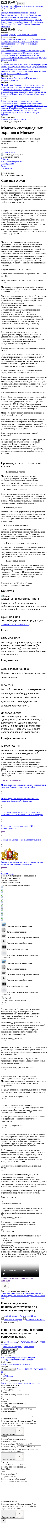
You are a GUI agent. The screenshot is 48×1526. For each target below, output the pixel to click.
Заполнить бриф (8, 152)
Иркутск (25, 15)
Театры (4, 67)
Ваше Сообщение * (9, 1411)
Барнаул (4, 13)
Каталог (5, 6)
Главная (4, 119)
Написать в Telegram (13, 1320)
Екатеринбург (7, 15)
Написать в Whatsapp (35, 1320)
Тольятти (40, 22)
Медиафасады (7, 85)
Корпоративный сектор (11, 71)
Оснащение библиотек (11, 57)
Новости (5, 1364)
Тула (3, 24)
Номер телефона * (9, 1409)
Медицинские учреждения (19, 67)
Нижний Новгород (27, 20)
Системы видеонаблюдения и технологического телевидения (23, 91)
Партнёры (26, 1364)
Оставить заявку (8, 1349)
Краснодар (15, 17)
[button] (24, 792)
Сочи (33, 22)
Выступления (20, 78)
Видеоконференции (9, 80)
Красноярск (25, 17)
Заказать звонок (8, 1369)
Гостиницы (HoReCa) (10, 64)
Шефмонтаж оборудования (23, 94)
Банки (3, 73)
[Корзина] (18, 30)
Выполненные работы (10, 1357)
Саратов (27, 22)
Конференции (7, 78)
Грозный (32, 13)
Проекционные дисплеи (11, 87)
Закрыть (4, 1462)
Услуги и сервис (28, 1357)
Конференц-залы (23, 51)
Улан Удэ (17, 24)
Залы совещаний (8, 51)
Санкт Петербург (15, 22)
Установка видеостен (32, 1293)
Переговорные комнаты (11, 53)
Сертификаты (15, 1364)
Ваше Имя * (6, 1406)
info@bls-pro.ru (10, 1342)
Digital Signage (15, 108)
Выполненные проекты (11, 161)
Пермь (39, 20)
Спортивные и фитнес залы (34, 71)
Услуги (12, 6)
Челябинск (5, 26)
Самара (4, 22)
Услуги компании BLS (18, 119)
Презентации (32, 78)
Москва (21, 3)
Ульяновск (26, 24)
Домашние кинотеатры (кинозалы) (16, 90)
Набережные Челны (10, 20)
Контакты (39, 6)
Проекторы (6, 94)
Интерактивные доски (35, 85)
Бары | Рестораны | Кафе (17, 73)
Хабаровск (35, 24)
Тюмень (9, 24)
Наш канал (29, 1347)
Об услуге (5, 159)
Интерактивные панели (33, 87)
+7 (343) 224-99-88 (27, 1342)
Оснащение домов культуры (21, 55)
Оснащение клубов (29, 57)
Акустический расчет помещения (28, 106)
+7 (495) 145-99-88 (9, 8)
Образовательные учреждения (33, 64)
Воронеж (24, 13)
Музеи (36, 55)
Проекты (19, 6)
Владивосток (14, 13)
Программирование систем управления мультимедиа (19, 111)
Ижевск (17, 15)
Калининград (35, 15)
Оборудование (7, 164)
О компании (29, 6)
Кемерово (5, 17)
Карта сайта (6, 1383)
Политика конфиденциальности (26, 1383)
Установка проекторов (11, 1293)
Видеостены (19, 85)
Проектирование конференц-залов (16, 39)
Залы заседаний (38, 51)
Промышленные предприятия (20, 69)
